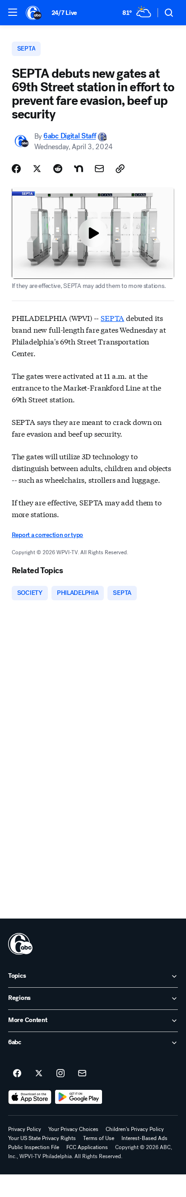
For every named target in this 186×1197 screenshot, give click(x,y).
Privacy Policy (24, 1129)
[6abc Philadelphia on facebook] (17, 1074)
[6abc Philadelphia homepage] (34, 12)
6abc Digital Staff (69, 136)
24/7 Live (64, 13)
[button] (12, 12)
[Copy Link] (120, 168)
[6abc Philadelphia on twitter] (39, 1074)
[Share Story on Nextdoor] (78, 168)
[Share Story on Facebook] (16, 168)
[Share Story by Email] (99, 168)
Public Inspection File (33, 1147)
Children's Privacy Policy (135, 1129)
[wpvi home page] (20, 944)
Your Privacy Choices (73, 1129)
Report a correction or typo (47, 535)
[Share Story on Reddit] (57, 168)
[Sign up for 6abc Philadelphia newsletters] (82, 1074)
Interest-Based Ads (144, 1138)
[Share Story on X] (37, 168)
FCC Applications (87, 1147)
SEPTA (112, 317)
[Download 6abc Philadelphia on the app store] (29, 1097)
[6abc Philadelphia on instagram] (60, 1074)
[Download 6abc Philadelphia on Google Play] (78, 1097)
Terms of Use (98, 1138)
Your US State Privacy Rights (42, 1138)
